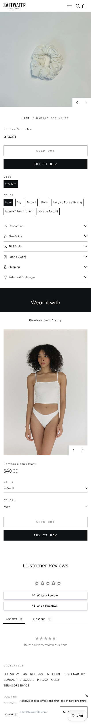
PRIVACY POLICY (48, 679)
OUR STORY (11, 674)
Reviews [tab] (11, 619)
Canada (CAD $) (14, 714)
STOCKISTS (27, 679)
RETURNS (36, 674)
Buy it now (45, 164)
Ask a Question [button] (47, 606)
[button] (77, 6)
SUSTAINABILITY (74, 674)
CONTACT (10, 679)
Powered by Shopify (12, 703)
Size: (9, 482)
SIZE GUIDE (53, 674)
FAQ (24, 674)
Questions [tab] (39, 619)
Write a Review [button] (47, 595)
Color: (10, 500)
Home (26, 118)
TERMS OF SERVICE (16, 685)
